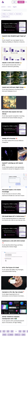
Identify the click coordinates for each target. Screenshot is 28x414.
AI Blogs (4, 13)
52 (8, 331)
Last (23, 334)
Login (14, 2)
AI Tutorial (11, 13)
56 (24, 331)
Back (11, 334)
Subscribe (21, 2)
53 (12, 331)
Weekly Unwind (5, 16)
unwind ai (3, 6)
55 (20, 331)
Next (16, 334)
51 (4, 331)
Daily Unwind (18, 13)
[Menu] (26, 2)
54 (16, 331)
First (4, 334)
